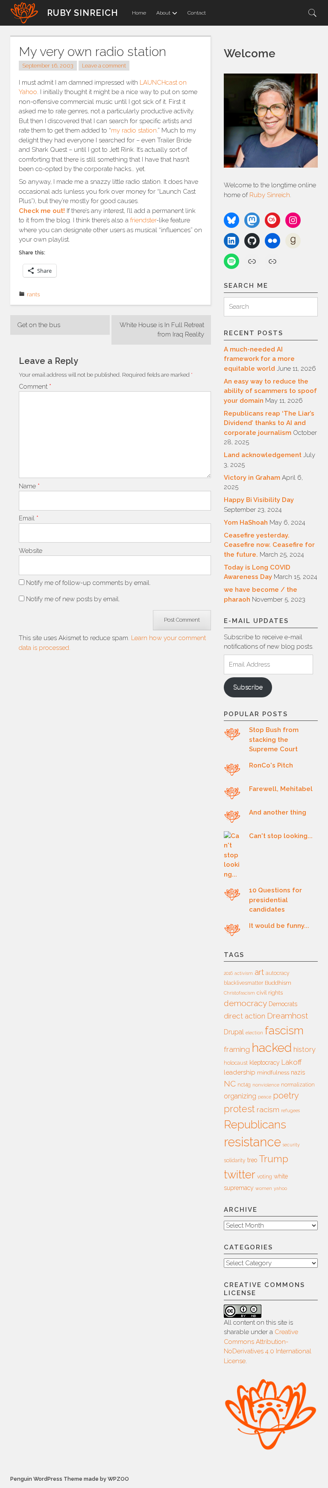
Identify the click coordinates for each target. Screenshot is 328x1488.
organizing (240, 1096)
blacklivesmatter (243, 983)
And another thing (277, 812)
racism (268, 1109)
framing (237, 1049)
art (259, 972)
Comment (35, 386)
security (291, 1144)
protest (239, 1109)
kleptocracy (264, 1062)
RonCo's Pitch (271, 765)
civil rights (270, 992)
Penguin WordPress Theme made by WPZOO (69, 1479)
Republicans (255, 1124)
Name (29, 486)
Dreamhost (287, 1015)
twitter (239, 1174)
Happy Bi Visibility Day (259, 500)
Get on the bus (38, 325)
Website (30, 551)
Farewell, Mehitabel (281, 789)
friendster (143, 220)
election (254, 1032)
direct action (244, 1016)
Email (28, 518)
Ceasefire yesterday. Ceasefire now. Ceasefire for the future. (269, 544)
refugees (290, 1110)
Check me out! (42, 211)
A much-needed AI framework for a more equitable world (259, 358)
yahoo (280, 1188)
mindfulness (273, 1072)
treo (252, 1160)
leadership (239, 1072)
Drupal (234, 1032)
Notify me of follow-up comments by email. (88, 583)
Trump (273, 1158)
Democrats (283, 1004)
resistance (252, 1141)
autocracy (278, 973)
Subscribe (248, 687)
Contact (196, 13)
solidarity (235, 1160)
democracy (245, 1003)
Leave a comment (104, 65)
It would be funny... (279, 926)
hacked (272, 1047)
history (304, 1049)
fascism (284, 1030)
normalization (298, 1085)
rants (33, 294)
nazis (298, 1072)
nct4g (244, 1085)
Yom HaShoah (246, 522)
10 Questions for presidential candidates (275, 899)
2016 (228, 973)
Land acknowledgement (263, 455)
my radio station (134, 130)
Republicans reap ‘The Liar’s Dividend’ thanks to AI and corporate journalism (269, 423)
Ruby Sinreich (82, 13)
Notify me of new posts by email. (73, 599)
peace (264, 1096)
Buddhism (278, 983)
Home (139, 13)
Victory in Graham (252, 477)
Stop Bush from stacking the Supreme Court (274, 739)
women (263, 1188)
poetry (286, 1095)
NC (230, 1083)
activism (243, 973)
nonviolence (265, 1084)
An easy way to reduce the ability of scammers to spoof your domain (270, 391)
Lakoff (291, 1062)
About (163, 13)
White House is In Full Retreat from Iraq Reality (162, 330)
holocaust (236, 1063)
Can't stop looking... (281, 836)
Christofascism (239, 992)
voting (264, 1177)
